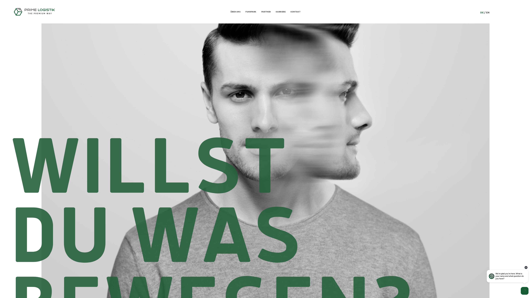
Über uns (235, 11)
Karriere (281, 11)
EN (488, 12)
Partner (266, 11)
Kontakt (295, 11)
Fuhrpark (250, 11)
